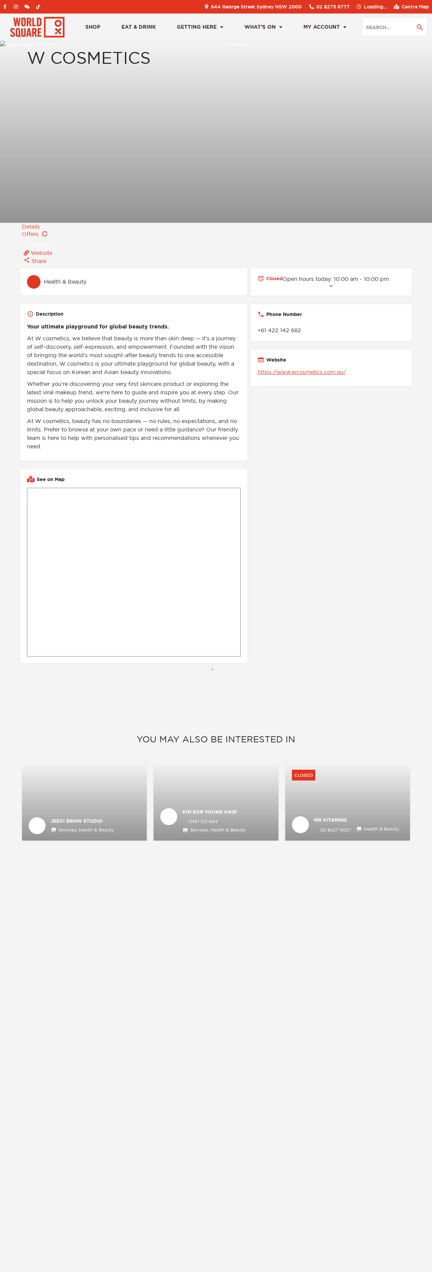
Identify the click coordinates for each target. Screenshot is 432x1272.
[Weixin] (27, 6)
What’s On (260, 27)
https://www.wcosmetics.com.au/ (302, 372)
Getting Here (197, 27)
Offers (31, 234)
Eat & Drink (139, 27)
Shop (92, 27)
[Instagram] (16, 6)
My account (321, 27)
